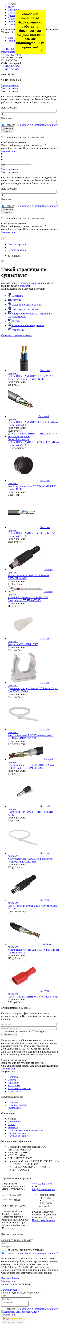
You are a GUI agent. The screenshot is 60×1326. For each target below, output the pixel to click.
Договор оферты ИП (19, 1136)
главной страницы (30, 283)
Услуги (11, 6)
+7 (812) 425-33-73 (11, 49)
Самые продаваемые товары (16, 335)
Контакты (13, 21)
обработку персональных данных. (38, 124)
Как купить (14, 1085)
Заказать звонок (10, 85)
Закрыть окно (8, 151)
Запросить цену (30, 1311)
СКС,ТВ (16, 300)
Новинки (13, 1102)
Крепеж (16, 321)
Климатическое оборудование (28, 325)
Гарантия (13, 1082)
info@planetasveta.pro (12, 51)
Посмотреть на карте (43, 1220)
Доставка (13, 15)
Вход (10, 37)
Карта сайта (14, 1091)
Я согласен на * (31, 1253)
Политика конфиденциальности (25, 1130)
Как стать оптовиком (19, 1088)
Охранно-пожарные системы (27, 304)
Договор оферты (17, 1133)
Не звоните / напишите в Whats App (24, 1031)
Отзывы (12, 24)
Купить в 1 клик (10, 1278)
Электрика (17, 295)
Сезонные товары (17, 1105)
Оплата (12, 12)
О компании (14, 9)
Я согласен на (31, 124)
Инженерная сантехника (25, 309)
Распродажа (18, 330)
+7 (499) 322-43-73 (11, 54)
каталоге (24, 285)
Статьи (11, 18)
